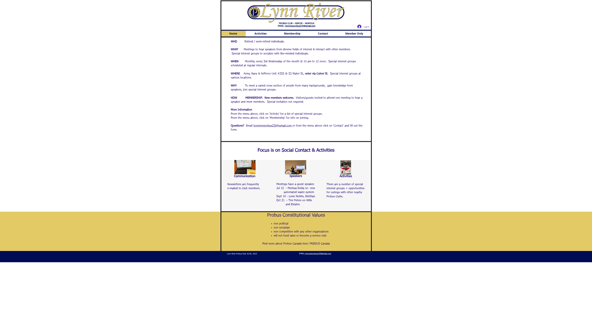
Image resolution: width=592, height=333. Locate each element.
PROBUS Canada (320, 243)
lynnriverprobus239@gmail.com (300, 26)
